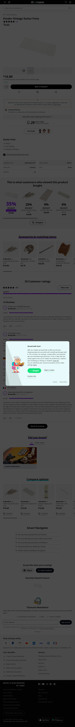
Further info (32, 376)
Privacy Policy (63, 382)
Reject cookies (49, 370)
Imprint (55, 382)
